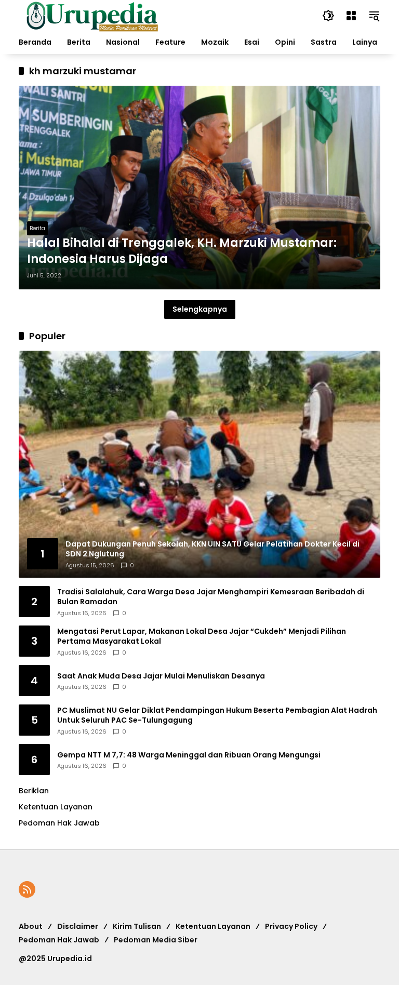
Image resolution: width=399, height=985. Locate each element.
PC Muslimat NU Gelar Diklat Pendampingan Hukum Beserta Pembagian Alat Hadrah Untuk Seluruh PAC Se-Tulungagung (217, 716)
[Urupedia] (92, 15)
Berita (37, 228)
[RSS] (27, 889)
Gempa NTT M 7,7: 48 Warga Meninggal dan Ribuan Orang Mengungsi (189, 755)
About (31, 926)
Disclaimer (77, 926)
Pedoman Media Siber (155, 940)
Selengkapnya (199, 309)
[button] (328, 15)
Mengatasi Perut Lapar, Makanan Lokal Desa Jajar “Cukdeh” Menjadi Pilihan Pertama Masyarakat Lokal (201, 637)
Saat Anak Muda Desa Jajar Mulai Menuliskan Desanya (161, 676)
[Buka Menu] (351, 15)
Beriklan (34, 791)
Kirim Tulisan (137, 926)
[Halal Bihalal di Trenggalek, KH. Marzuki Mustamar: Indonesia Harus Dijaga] (199, 187)
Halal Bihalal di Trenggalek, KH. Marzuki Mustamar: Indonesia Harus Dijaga (182, 251)
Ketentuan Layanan (55, 807)
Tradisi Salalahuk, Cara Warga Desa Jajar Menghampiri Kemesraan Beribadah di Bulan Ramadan (210, 597)
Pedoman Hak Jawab (59, 940)
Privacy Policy (291, 926)
